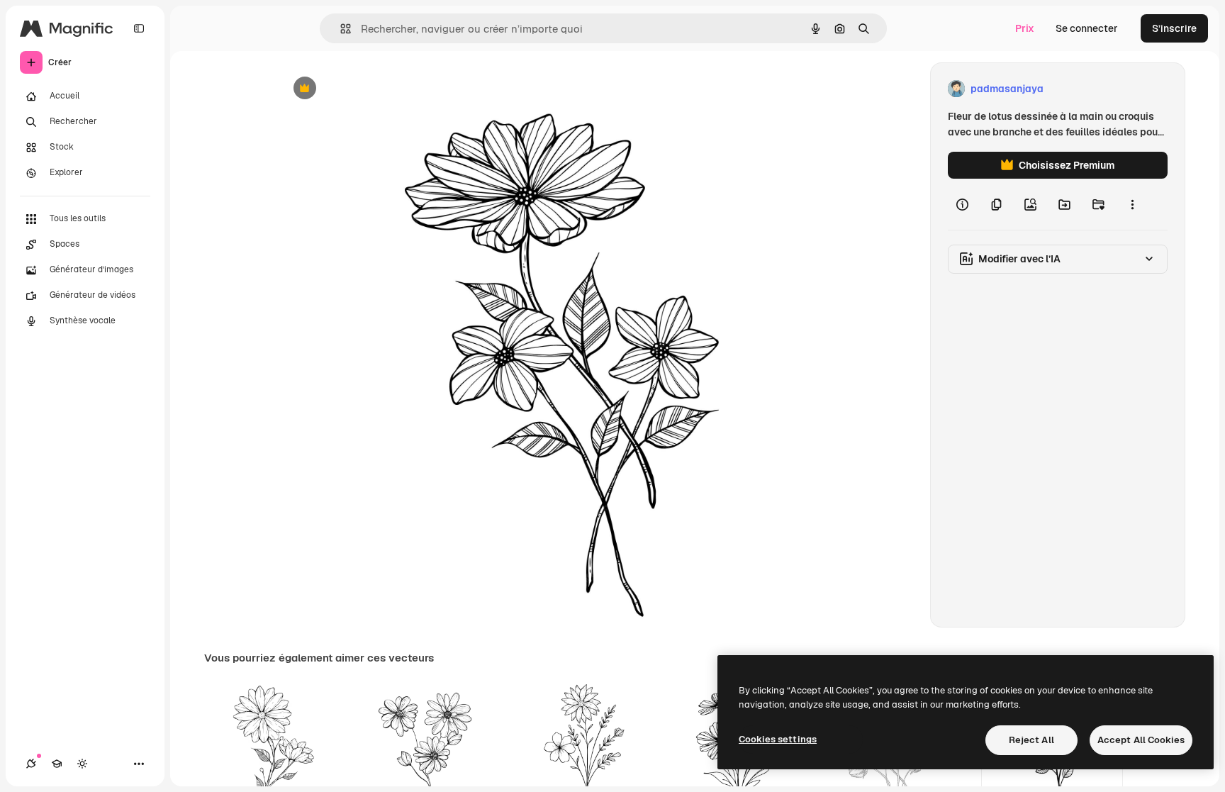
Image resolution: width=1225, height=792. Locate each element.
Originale (373, 89)
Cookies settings (778, 739)
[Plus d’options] (1132, 204)
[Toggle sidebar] (139, 28)
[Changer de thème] (82, 763)
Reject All (1031, 740)
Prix (1024, 28)
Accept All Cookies (1141, 740)
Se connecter (1087, 28)
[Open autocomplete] (339, 28)
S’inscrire (1174, 28)
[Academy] (56, 763)
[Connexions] (31, 763)
